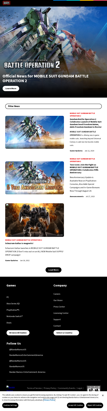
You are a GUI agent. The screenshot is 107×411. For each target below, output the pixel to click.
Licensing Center (61, 313)
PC (8, 297)
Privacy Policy (50, 388)
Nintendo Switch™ (15, 316)
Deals (9, 322)
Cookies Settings (10, 405)
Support (57, 319)
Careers (57, 294)
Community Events (66, 388)
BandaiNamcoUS (16, 366)
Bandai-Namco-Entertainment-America (27, 372)
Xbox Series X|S (13, 303)
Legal (79, 388)
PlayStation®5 (13, 310)
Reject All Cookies (95, 405)
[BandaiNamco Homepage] (12, 390)
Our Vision (58, 300)
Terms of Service (34, 388)
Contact (57, 325)
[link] (53, 132)
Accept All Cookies (75, 405)
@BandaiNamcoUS (17, 349)
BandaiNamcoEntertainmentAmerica (26, 355)
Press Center (59, 306)
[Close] (103, 395)
